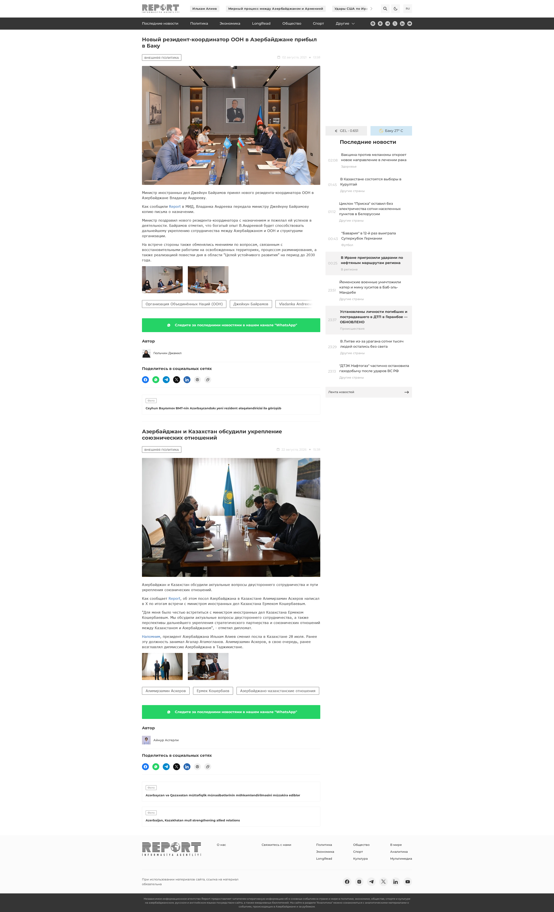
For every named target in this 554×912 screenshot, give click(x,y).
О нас (221, 845)
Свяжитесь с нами (276, 845)
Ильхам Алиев (204, 9)
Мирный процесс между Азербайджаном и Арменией (275, 9)
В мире (396, 845)
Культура (360, 859)
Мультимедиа (401, 859)
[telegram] (387, 23)
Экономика (325, 852)
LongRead (324, 859)
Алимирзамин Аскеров (166, 691)
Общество (361, 845)
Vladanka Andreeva (296, 304)
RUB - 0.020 (349, 131)
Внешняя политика (161, 57)
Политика (324, 845)
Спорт (358, 852)
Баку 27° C (394, 131)
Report (175, 206)
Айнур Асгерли (166, 740)
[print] (197, 379)
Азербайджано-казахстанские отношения (278, 691)
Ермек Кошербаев (213, 691)
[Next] (368, 8)
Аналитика (399, 852)
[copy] (207, 379)
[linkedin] (402, 23)
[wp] (155, 379)
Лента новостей (341, 392)
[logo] (160, 8)
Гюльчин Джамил (167, 353)
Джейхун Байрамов (251, 304)
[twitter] (395, 23)
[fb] (372, 23)
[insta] (380, 23)
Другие (342, 23)
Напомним (151, 636)
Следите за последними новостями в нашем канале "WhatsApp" (236, 325)
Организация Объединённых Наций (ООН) (184, 304)
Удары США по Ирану (353, 9)
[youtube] (409, 23)
